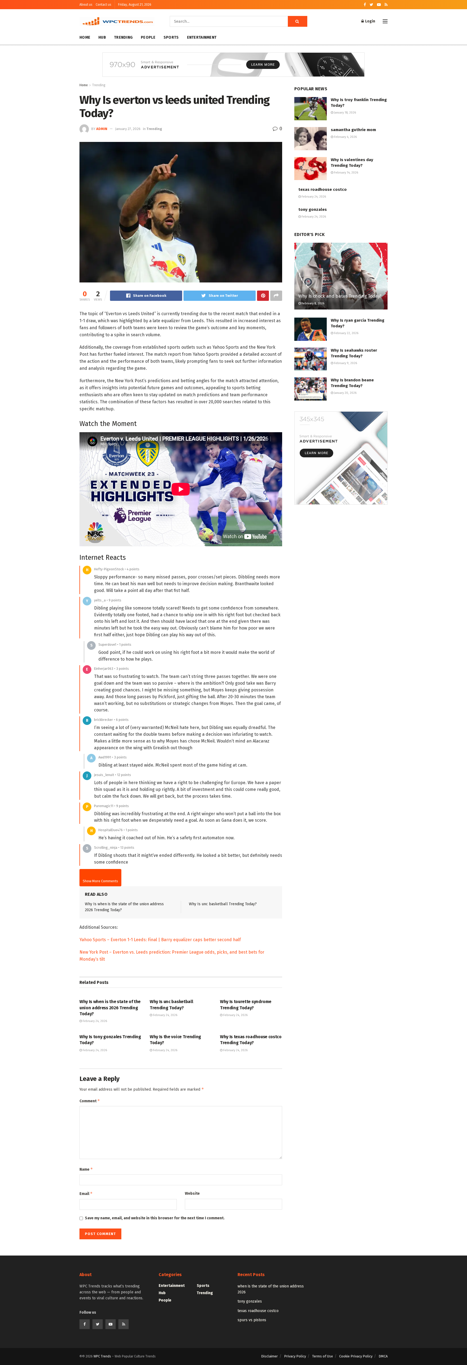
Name (86, 1169)
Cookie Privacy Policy (355, 1356)
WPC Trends (103, 1356)
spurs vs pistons (252, 1320)
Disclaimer (269, 1356)
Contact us (103, 4)
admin (101, 129)
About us (85, 4)
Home (84, 37)
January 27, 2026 (128, 129)
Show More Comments (100, 881)
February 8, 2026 (312, 303)
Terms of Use (322, 1356)
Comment (89, 1100)
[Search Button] (297, 21)
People (148, 37)
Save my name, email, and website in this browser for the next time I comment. (155, 1218)
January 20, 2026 (344, 393)
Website (192, 1193)
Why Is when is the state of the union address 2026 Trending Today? (110, 1007)
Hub (102, 37)
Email (86, 1193)
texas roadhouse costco (322, 189)
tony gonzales (312, 209)
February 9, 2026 (345, 363)
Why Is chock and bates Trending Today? (340, 296)
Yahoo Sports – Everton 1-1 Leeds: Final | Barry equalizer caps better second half (160, 939)
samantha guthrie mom (353, 129)
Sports (171, 37)
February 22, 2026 (345, 333)
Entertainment (202, 37)
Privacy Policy (295, 1356)
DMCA (383, 1356)
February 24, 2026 (94, 1021)
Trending (123, 37)
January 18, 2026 (344, 112)
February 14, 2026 (345, 172)
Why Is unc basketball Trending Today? (223, 904)
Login (369, 21)
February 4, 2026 (345, 137)
